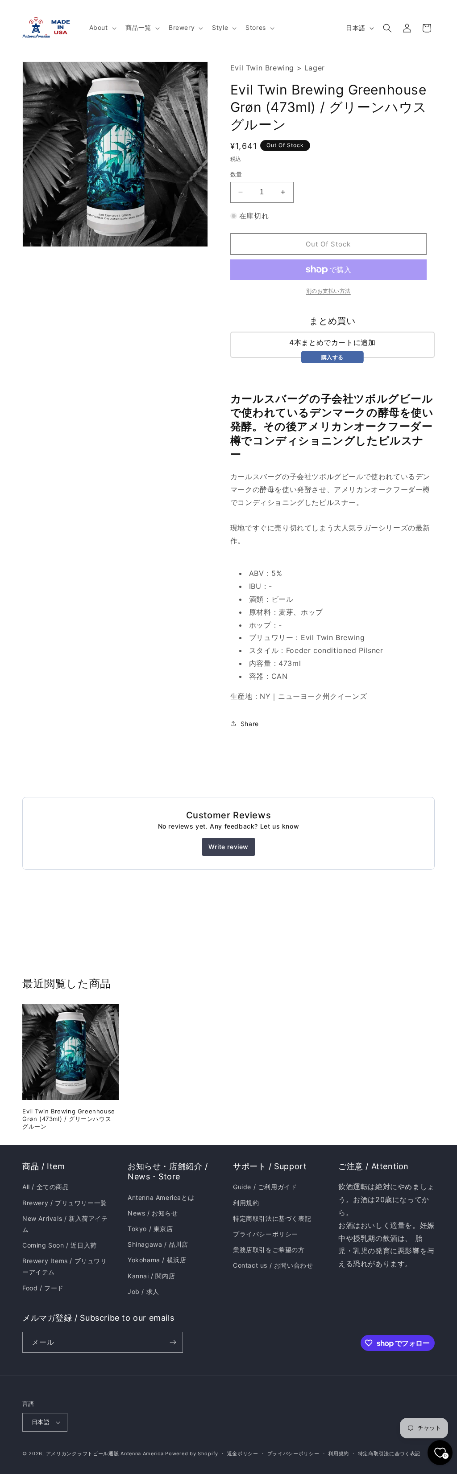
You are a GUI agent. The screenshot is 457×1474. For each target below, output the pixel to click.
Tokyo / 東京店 (150, 1228)
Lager (314, 67)
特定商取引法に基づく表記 (272, 1218)
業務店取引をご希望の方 (269, 1249)
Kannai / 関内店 (151, 1276)
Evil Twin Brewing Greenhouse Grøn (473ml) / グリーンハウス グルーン (68, 1119)
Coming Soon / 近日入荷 (59, 1245)
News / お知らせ (153, 1213)
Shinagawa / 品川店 (158, 1244)
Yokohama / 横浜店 (157, 1260)
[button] (102, 27)
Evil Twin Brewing (262, 67)
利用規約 (246, 1203)
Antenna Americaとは (161, 1197)
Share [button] (250, 723)
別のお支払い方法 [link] (328, 290)
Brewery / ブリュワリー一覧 (64, 1203)
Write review (228, 846)
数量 (236, 174)
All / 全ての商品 (45, 1187)
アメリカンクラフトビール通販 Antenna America (105, 1453)
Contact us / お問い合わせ (273, 1265)
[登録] (173, 1342)
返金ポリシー (242, 1453)
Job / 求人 (143, 1291)
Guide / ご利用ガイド (265, 1187)
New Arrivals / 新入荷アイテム (65, 1224)
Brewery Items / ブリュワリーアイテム (64, 1266)
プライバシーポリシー (265, 1234)
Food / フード (43, 1288)
